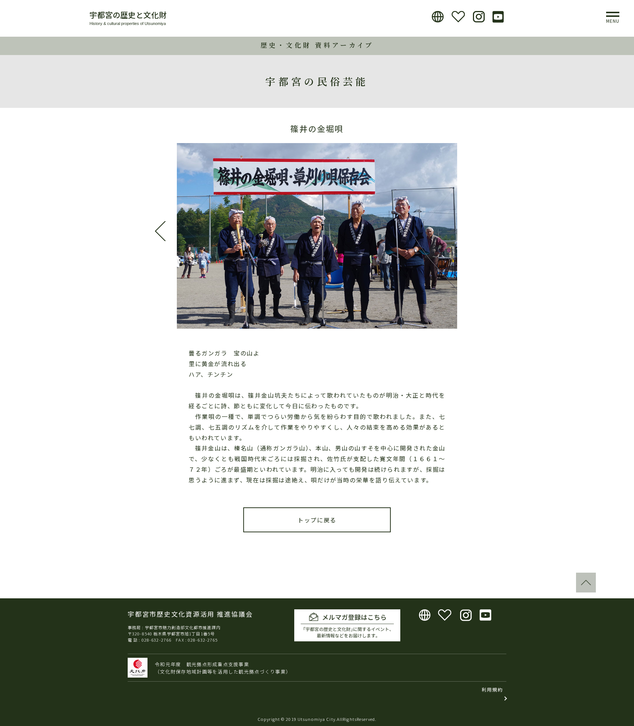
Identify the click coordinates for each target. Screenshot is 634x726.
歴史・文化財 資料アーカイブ (317, 45)
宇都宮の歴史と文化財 (128, 14)
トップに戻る (317, 519)
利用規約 (492, 689)
